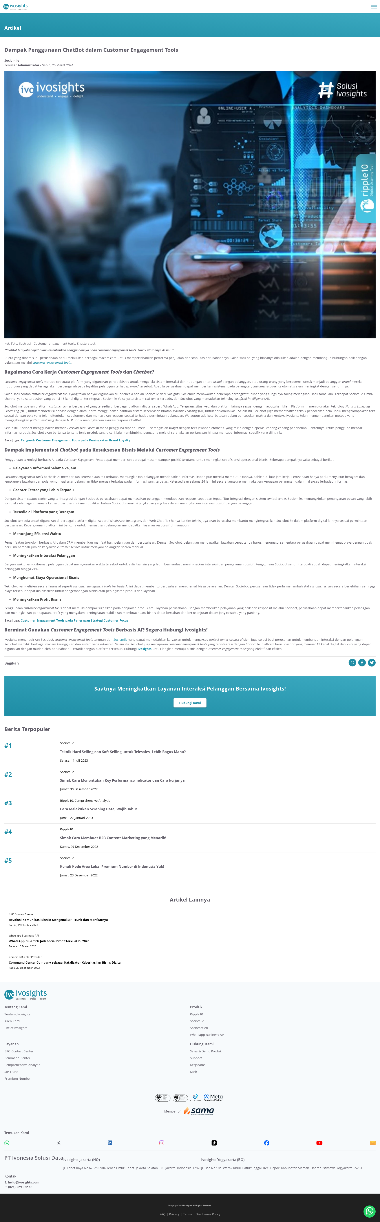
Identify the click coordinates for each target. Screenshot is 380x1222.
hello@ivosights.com (23, 1182)
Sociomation (199, 1028)
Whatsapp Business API (207, 1035)
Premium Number (17, 1078)
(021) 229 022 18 (20, 1187)
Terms (187, 1214)
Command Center (17, 1058)
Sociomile (120, 639)
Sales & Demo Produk (205, 1051)
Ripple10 (196, 1014)
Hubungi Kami (190, 703)
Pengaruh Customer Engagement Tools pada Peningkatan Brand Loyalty (75, 440)
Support (196, 1058)
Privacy (174, 1214)
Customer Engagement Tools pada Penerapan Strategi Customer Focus (74, 620)
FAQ (163, 1214)
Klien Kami (12, 1021)
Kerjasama (198, 1065)
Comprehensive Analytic (22, 1065)
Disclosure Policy (208, 1214)
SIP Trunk (11, 1072)
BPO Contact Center (18, 1051)
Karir (193, 1072)
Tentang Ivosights (17, 1014)
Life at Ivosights (15, 1028)
